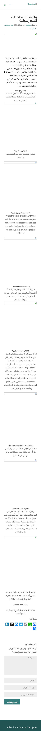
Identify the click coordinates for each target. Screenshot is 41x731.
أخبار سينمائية (8, 25)
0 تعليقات (33, 28)
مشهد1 (28, 25)
